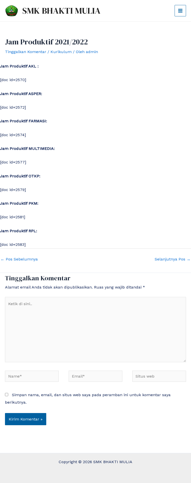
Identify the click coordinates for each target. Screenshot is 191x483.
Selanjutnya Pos (173, 259)
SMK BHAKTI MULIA (61, 11)
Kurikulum (61, 51)
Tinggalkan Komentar (25, 51)
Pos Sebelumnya (19, 259)
